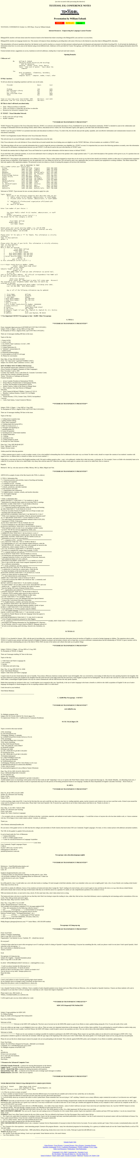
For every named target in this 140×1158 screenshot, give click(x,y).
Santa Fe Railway (46, 1155)
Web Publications (81, 1149)
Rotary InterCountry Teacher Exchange (64, 1155)
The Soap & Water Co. (69, 1154)
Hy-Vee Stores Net (82, 1154)
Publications (71, 1149)
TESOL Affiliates (83, 1147)
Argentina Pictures (90, 1145)
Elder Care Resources (60, 1149)
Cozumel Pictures (69, 1145)
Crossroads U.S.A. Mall (59, 1152)
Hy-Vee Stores (56, 1154)
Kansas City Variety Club (91, 1155)
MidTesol (80, 1155)
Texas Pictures (58, 1145)
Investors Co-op (83, 1152)
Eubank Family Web (70, 1142)
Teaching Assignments (49, 1147)
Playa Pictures (79, 1145)
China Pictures (48, 1145)
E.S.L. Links (93, 1147)
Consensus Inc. (72, 1152)
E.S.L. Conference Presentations (67, 1147)
